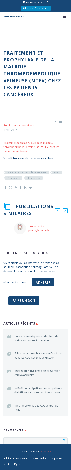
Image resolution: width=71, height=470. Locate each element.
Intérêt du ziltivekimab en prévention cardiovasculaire (37, 373)
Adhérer (43, 282)
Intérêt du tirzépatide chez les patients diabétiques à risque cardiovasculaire (38, 390)
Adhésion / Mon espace (35, 8)
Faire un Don (24, 300)
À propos (57, 458)
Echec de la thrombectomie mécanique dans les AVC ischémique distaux (38, 355)
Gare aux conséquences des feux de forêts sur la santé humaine (36, 338)
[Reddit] (30, 187)
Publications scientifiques (19, 125)
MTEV (57, 172)
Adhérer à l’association (15, 458)
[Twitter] (10, 187)
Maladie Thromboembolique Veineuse (27, 172)
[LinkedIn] (25, 187)
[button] (57, 210)
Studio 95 (46, 451)
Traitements (34, 177)
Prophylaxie (14, 177)
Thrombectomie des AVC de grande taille (36, 407)
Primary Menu (65, 16)
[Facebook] (5, 187)
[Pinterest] (15, 187)
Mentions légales (12, 464)
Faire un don (40, 458)
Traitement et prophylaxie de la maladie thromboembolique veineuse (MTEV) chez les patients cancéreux (31, 147)
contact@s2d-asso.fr (37, 2)
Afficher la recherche (64, 440)
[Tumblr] (20, 187)
